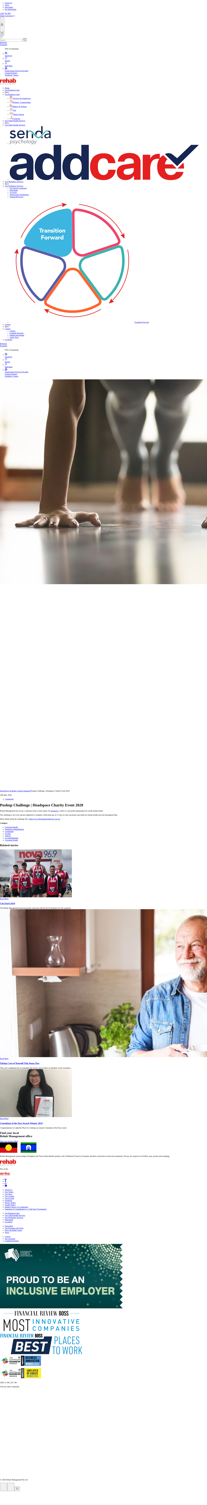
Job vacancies (10, 1239)
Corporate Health (11, 827)
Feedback (8, 75)
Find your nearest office (9, 1141)
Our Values (9, 1192)
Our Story (8, 1194)
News (7, 5)
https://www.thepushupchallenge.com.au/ (44, 819)
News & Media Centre (13, 1230)
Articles (8, 836)
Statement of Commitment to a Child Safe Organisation (25, 1209)
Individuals (9, 1220)
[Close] (17, 1488)
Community (9, 799)
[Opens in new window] (23, 1406)
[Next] (10, 1487)
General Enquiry (11, 73)
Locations (8, 1222)
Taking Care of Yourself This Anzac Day (20, 1063)
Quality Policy (10, 1205)
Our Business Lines (12, 94)
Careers (15, 75)
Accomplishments (11, 838)
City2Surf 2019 (7, 903)
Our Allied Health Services (15, 125)
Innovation (9, 7)
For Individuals (10, 9)
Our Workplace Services (14, 186)
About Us (8, 3)
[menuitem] (106, 88)
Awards (8, 834)
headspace (54, 811)
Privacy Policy (10, 1203)
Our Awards (9, 1198)
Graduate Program (12, 1241)
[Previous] (3, 1487)
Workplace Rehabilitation (14, 829)
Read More (4, 899)
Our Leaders (9, 1196)
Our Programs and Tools (14, 1228)
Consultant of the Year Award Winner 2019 (21, 1123)
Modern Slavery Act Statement (16, 1207)
